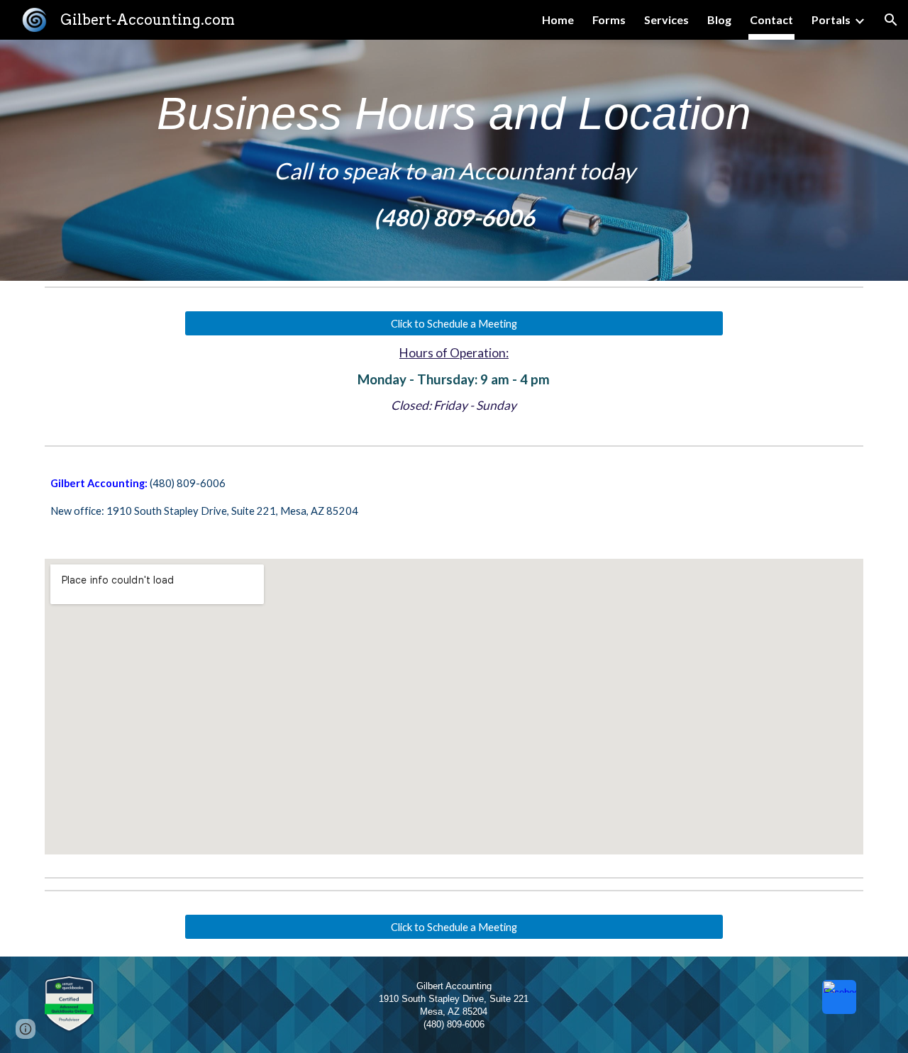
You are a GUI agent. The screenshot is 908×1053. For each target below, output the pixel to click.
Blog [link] (719, 19)
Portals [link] (831, 19)
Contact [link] (771, 19)
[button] (891, 20)
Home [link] (558, 19)
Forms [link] (609, 19)
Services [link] (666, 19)
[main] (454, 160)
